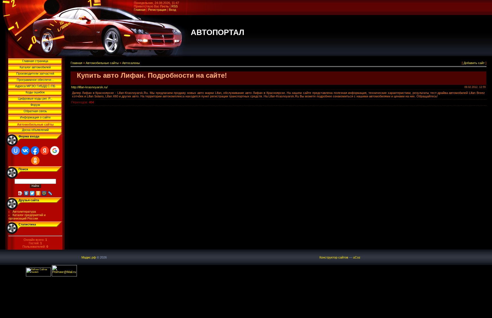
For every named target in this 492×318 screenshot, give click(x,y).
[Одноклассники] (38, 193)
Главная (139, 9)
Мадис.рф (88, 257)
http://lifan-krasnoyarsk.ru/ (89, 87)
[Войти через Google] (54, 150)
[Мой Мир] (44, 193)
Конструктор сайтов (333, 257)
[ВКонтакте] (26, 193)
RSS (174, 6)
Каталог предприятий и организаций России (27, 216)
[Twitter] (32, 193)
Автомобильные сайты (102, 63)
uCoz (356, 257)
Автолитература (24, 211)
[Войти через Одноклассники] (35, 160)
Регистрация (157, 9)
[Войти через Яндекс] (44, 150)
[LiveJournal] (50, 193)
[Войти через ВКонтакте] (25, 150)
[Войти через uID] (15, 150)
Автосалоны (131, 63)
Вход (172, 9)
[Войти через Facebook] (35, 150)
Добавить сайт (474, 63)
